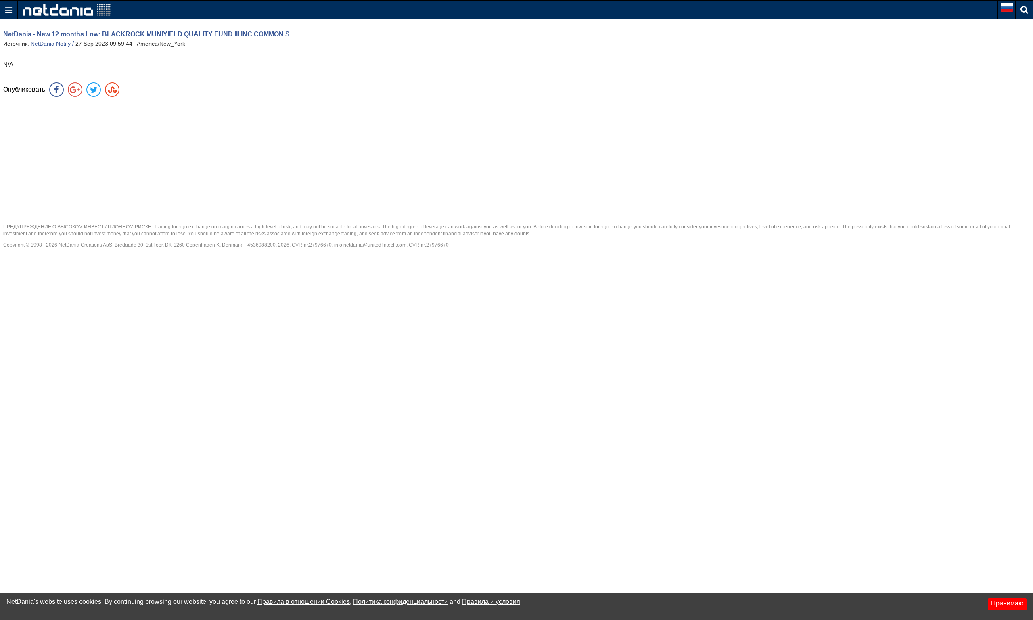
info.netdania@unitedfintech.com (370, 245)
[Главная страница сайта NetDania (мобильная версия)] (67, 9)
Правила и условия (491, 601)
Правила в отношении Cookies (303, 601)
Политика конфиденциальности (400, 601)
